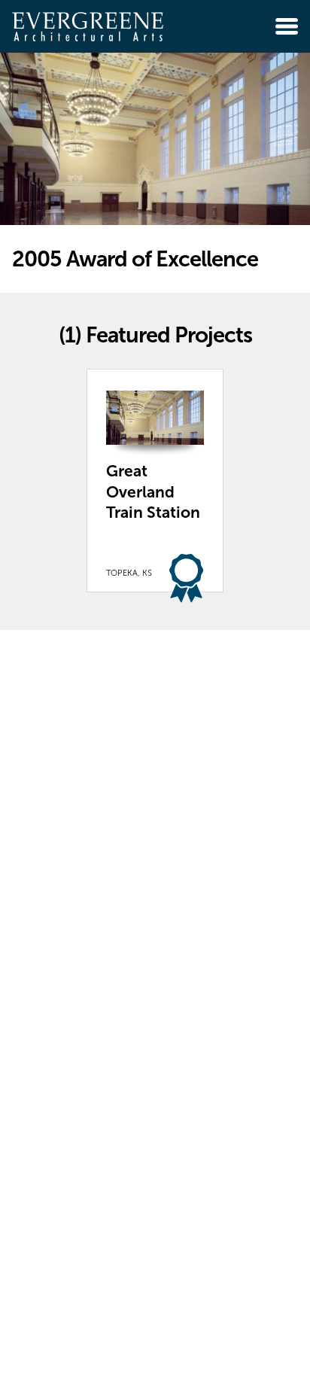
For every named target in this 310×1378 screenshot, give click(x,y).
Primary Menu (286, 26)
